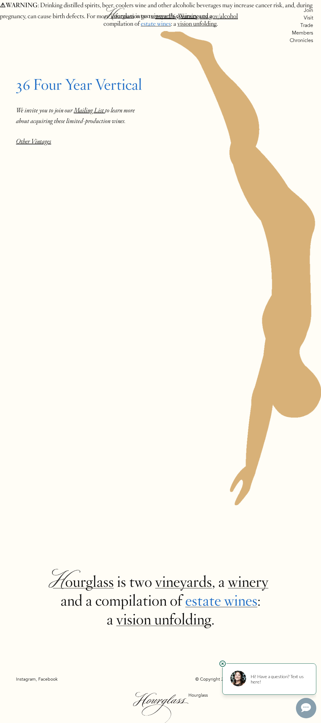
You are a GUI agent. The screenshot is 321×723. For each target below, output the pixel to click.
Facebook (48, 679)
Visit (308, 18)
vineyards (163, 16)
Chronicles (301, 40)
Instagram (26, 679)
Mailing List (89, 110)
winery (189, 16)
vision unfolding (197, 24)
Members (302, 33)
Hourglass (121, 16)
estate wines (156, 24)
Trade (306, 25)
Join (308, 10)
